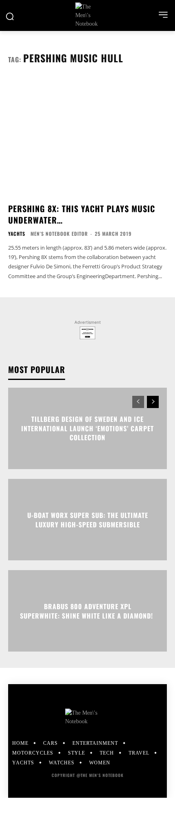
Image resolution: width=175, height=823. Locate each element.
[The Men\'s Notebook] (87, 15)
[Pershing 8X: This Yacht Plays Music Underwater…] (87, 137)
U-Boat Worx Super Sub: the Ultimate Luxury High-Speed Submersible (87, 519)
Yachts (16, 233)
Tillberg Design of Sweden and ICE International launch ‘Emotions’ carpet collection (87, 429)
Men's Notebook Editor (59, 233)
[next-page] (153, 402)
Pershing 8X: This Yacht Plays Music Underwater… (81, 214)
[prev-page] (138, 402)
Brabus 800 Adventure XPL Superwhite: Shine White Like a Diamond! (87, 610)
